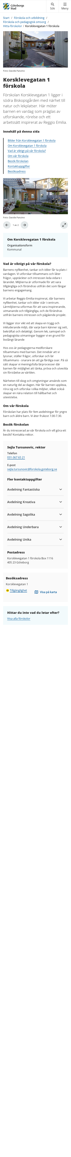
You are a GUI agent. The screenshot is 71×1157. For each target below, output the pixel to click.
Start (6, 18)
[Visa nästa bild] (24, 225)
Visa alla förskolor (18, 618)
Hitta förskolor (12, 26)
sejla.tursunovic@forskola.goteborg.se (32, 469)
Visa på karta (48, 592)
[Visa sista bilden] (7, 225)
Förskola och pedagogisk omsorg (24, 22)
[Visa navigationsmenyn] (65, 6)
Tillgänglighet (18, 590)
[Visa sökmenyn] (52, 6)
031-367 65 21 (16, 457)
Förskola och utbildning (29, 18)
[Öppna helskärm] (64, 225)
